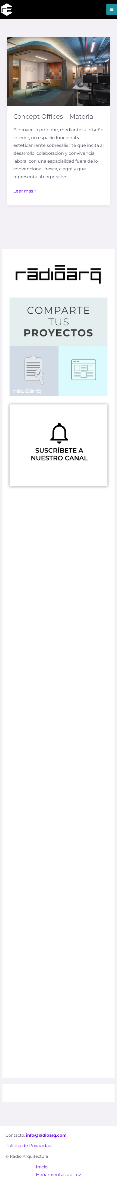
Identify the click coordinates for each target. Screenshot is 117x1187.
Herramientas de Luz (58, 1174)
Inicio (42, 1166)
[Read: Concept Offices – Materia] (58, 71)
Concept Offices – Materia (53, 116)
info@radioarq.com (46, 1135)
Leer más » (24, 190)
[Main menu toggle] (111, 9)
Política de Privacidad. (29, 1145)
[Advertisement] (59, 720)
